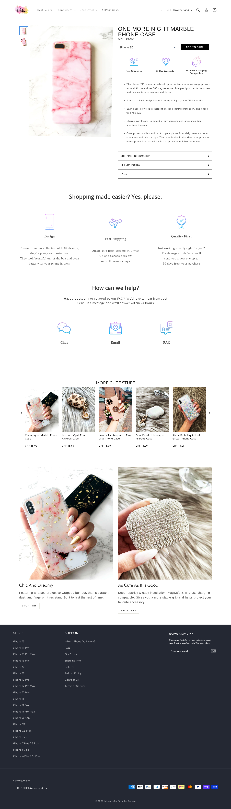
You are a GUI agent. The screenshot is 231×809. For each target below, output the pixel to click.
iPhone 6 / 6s (21, 749)
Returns (70, 666)
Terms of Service (75, 686)
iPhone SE (19, 666)
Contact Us (72, 679)
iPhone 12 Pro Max (24, 686)
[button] (65, 10)
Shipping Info (73, 660)
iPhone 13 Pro (21, 647)
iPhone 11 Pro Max (24, 711)
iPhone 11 (18, 698)
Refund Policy (73, 673)
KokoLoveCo (110, 801)
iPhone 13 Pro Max (24, 654)
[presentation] (21, 413)
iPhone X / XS (21, 717)
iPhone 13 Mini (21, 660)
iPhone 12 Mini (21, 692)
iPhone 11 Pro (21, 705)
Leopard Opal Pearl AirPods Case (74, 437)
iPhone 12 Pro (21, 679)
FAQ (120, 298)
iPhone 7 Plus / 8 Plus (26, 743)
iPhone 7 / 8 (20, 736)
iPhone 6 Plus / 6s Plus (26, 756)
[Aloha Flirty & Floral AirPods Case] (66, 523)
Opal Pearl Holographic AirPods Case (150, 437)
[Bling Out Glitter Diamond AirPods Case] (165, 523)
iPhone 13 (19, 641)
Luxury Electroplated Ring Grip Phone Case (115, 437)
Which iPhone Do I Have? (80, 641)
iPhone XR (19, 724)
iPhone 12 (19, 673)
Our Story (71, 654)
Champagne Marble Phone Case (41, 437)
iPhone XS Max (22, 730)
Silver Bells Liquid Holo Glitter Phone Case (186, 437)
